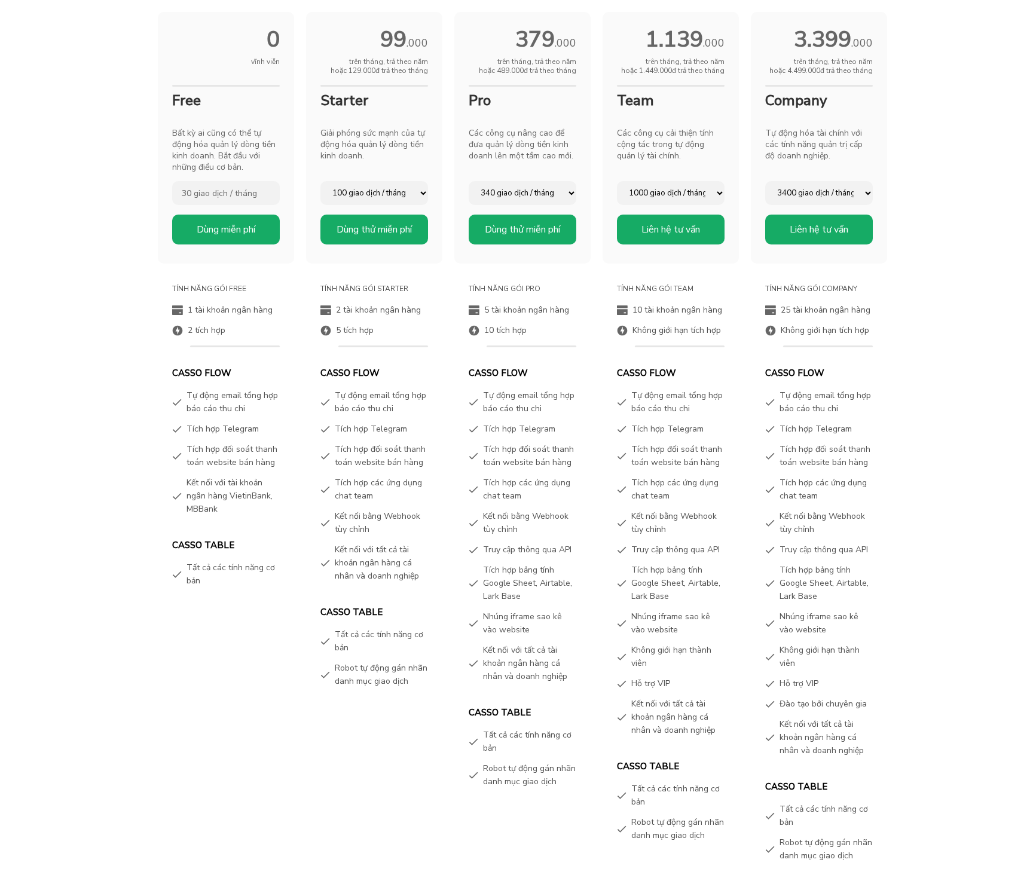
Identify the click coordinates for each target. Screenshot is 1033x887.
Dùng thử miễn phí (374, 229)
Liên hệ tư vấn (670, 229)
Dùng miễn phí (226, 229)
